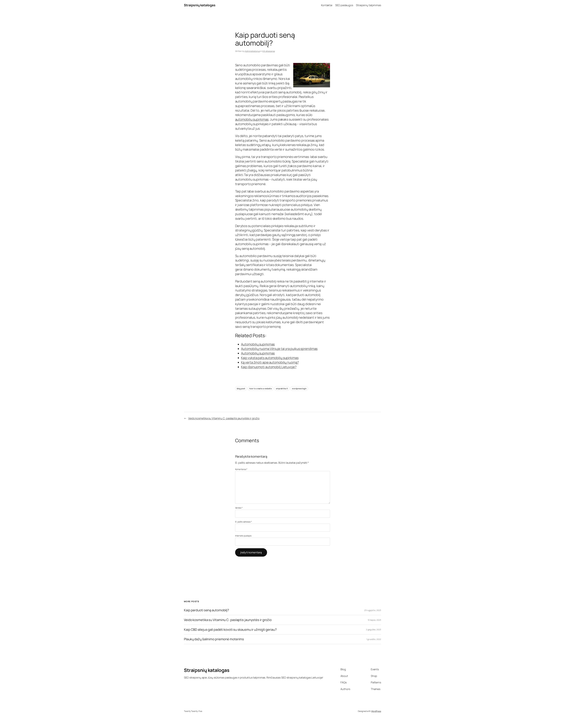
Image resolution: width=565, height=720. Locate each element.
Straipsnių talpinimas (368, 5)
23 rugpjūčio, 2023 (372, 610)
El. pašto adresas (243, 521)
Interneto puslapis (243, 535)
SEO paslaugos (344, 5)
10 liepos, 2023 (374, 620)
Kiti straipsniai (268, 51)
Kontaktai (326, 5)
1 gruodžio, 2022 (373, 639)
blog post (241, 388)
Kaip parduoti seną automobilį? (206, 610)
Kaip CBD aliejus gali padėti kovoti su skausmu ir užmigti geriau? (230, 629)
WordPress (376, 711)
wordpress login (299, 388)
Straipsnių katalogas (199, 5)
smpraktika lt (282, 388)
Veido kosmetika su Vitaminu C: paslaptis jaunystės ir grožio (224, 418)
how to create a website (260, 388)
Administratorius (252, 51)
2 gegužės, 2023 (373, 629)
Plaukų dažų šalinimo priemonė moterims (214, 639)
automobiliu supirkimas (252, 119)
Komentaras (241, 469)
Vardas (239, 507)
